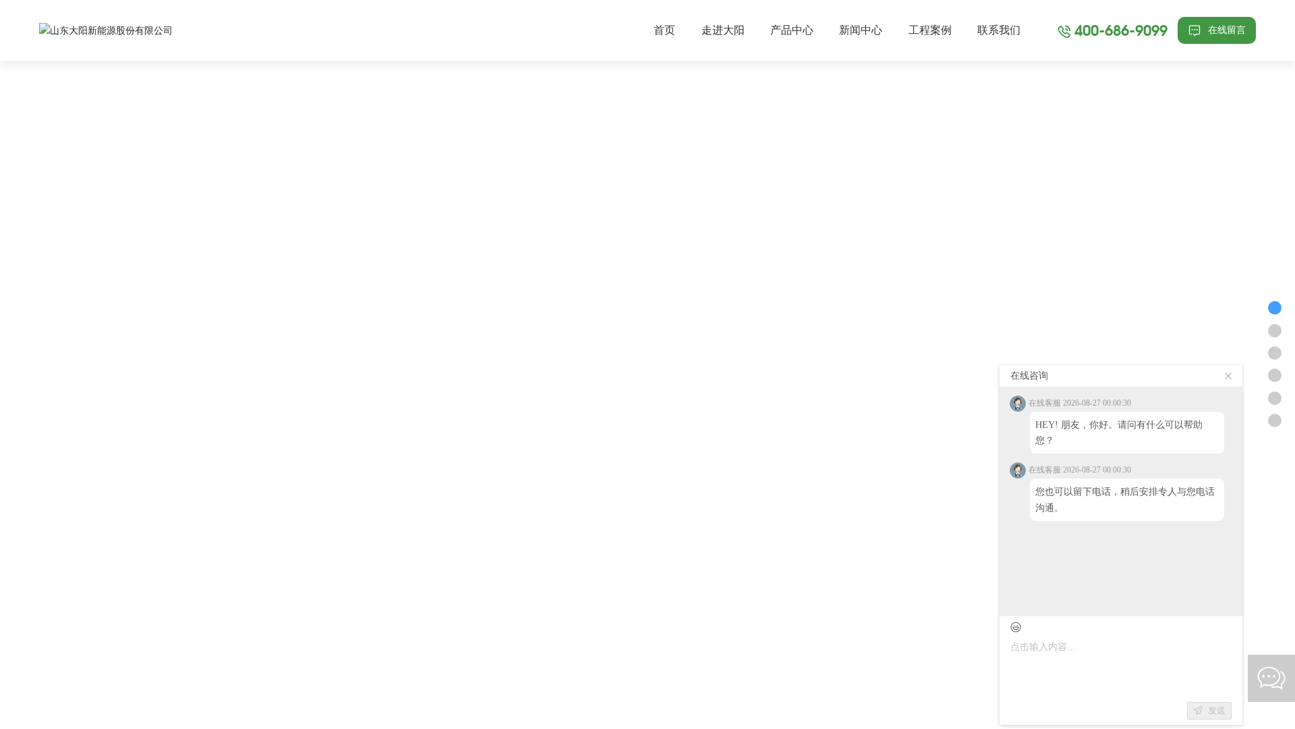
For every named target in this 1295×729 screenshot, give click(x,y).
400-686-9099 (1121, 30)
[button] (54, 364)
